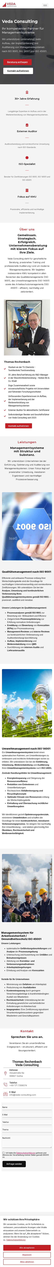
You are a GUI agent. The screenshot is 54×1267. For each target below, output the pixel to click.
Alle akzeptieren (27, 1248)
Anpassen (27, 1255)
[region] (27, 1241)
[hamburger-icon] (45, 5)
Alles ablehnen (27, 1262)
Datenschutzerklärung (15, 1240)
